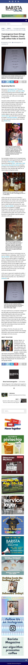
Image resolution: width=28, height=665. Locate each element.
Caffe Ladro (19, 163)
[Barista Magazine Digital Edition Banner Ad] (12, 614)
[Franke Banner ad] (12, 473)
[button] (26, 20)
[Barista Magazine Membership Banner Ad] (12, 533)
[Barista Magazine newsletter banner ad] (12, 554)
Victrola (6, 165)
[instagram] (12, 1)
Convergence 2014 (12, 89)
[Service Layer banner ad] (12, 513)
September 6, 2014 (7, 42)
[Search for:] (14, 24)
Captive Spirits (5, 115)
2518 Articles (22, 381)
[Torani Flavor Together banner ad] (12, 433)
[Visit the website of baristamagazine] (14, 388)
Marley (17, 165)
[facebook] (15, 1)
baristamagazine (17, 42)
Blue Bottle (12, 165)
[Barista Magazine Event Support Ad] (12, 574)
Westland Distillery (12, 117)
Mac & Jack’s (11, 161)
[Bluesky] (9, 1)
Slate (13, 163)
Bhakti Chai (7, 120)
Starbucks (4, 278)
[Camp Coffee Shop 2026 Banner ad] (12, 493)
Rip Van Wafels (12, 91)
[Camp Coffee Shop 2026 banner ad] (14, 16)
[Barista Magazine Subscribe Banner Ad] (12, 594)
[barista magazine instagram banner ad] (12, 634)
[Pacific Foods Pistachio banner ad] (12, 453)
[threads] (18, 1)
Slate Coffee (21, 91)
